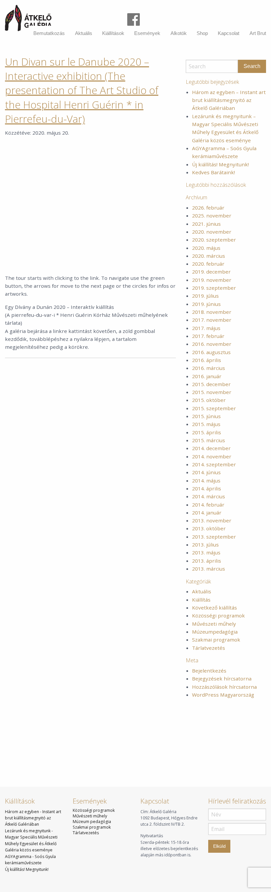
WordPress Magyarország (223, 694)
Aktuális (83, 33)
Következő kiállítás (214, 607)
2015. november (211, 392)
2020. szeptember (214, 239)
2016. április (206, 360)
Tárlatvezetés (208, 647)
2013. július (205, 544)
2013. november (211, 520)
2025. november (211, 215)
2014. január (206, 512)
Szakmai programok (216, 639)
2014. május (206, 480)
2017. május (206, 328)
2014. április (206, 488)
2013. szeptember (214, 536)
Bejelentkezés (209, 670)
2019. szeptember (214, 287)
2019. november (211, 280)
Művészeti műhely (214, 623)
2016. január (206, 376)
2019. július (205, 295)
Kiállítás (201, 599)
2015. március (208, 440)
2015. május (206, 424)
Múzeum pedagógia (92, 822)
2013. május (206, 552)
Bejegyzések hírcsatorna (222, 678)
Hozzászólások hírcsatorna (224, 686)
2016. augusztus (211, 352)
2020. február (208, 263)
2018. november (211, 312)
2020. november (211, 231)
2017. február (208, 336)
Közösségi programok (218, 615)
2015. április (206, 432)
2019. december (211, 271)
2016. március (208, 368)
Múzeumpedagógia (215, 631)
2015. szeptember (214, 408)
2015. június (206, 416)
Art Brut (258, 33)
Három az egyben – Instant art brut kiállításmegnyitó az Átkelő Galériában (229, 100)
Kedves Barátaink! (213, 172)
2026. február (208, 207)
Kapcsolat (228, 33)
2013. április (206, 560)
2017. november (211, 319)
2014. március (208, 496)
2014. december (211, 448)
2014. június (206, 472)
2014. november (211, 456)
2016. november (211, 344)
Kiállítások (113, 33)
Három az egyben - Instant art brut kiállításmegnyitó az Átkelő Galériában (33, 818)
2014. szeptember (214, 464)
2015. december (211, 384)
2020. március (208, 255)
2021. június (206, 223)
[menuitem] (49, 33)
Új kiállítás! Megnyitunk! (220, 164)
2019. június (206, 304)
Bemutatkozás (49, 33)
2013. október (209, 528)
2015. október (209, 400)
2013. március (208, 568)
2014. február (208, 504)
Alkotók (179, 33)
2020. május (206, 248)
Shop (202, 33)
